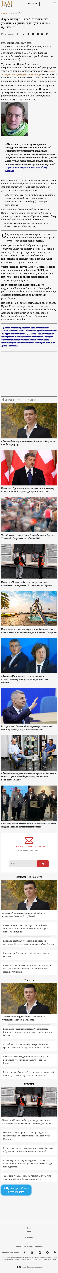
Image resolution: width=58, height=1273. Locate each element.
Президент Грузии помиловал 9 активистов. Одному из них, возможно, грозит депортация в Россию (27, 490)
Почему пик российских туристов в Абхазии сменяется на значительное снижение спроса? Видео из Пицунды (29, 631)
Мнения (29, 1084)
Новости (29, 980)
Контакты (29, 1237)
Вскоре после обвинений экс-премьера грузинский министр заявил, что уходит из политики (27, 728)
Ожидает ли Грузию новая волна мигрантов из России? (26, 955)
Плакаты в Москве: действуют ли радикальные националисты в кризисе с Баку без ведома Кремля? (27, 584)
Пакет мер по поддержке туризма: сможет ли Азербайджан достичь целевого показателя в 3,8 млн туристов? (27, 1163)
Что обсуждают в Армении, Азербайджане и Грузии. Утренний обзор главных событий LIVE (28, 537)
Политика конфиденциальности (29, 1247)
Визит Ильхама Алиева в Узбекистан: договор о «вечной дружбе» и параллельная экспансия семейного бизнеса (27, 968)
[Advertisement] (29, 374)
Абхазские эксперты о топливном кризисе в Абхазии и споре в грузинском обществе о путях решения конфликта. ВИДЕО (28, 776)
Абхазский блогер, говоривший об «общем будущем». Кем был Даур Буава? (28, 443)
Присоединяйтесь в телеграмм (17, 1190)
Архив (5, 13)
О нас (29, 1228)
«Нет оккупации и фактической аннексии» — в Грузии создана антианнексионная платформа (29, 825)
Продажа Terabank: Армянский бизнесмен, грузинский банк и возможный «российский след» (28, 943)
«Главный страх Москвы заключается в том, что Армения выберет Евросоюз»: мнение (27, 1178)
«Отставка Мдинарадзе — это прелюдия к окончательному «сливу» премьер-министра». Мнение (25, 679)
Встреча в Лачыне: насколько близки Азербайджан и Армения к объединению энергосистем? (28, 1150)
